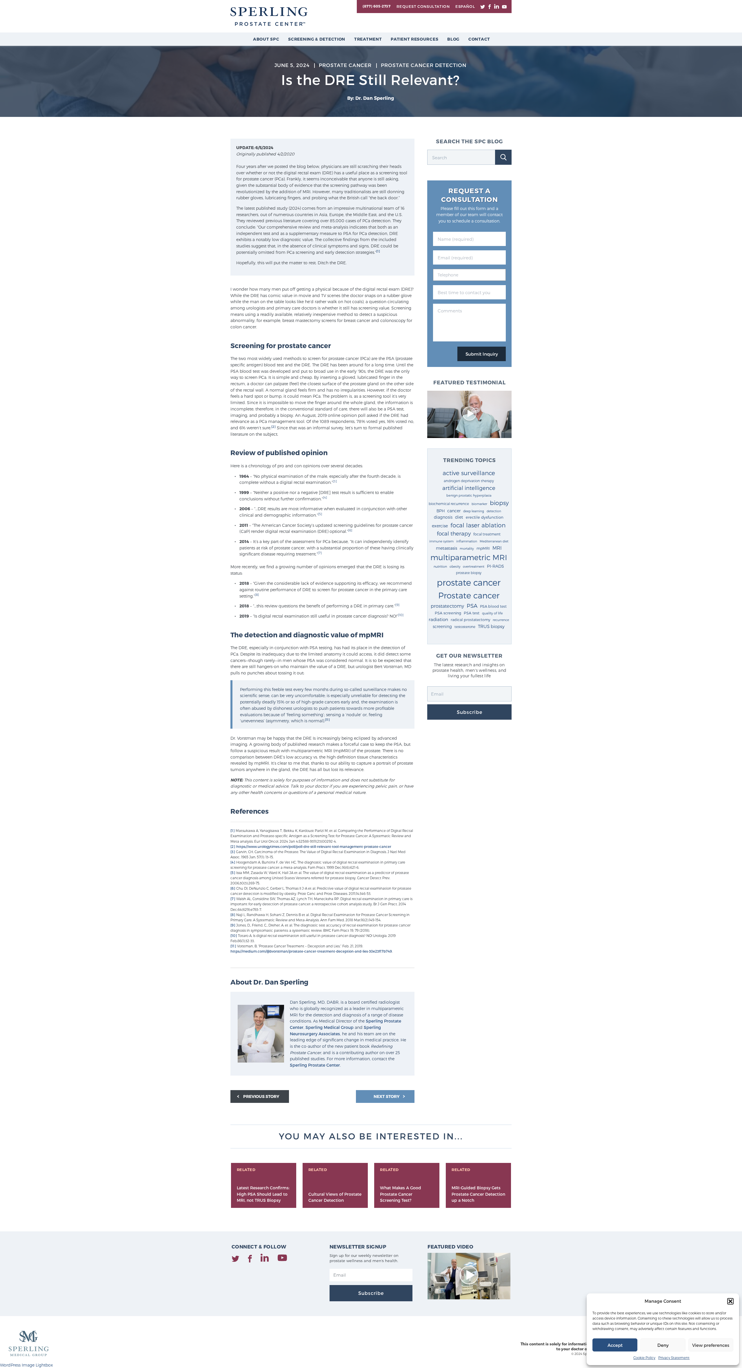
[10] (400, 615)
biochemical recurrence (449, 504)
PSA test (471, 613)
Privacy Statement (674, 1358)
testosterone (464, 627)
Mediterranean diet (494, 541)
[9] (397, 605)
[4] (325, 497)
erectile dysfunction (484, 517)
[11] (327, 719)
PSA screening (448, 613)
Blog (453, 39)
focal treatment (487, 534)
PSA (472, 605)
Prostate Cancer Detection (423, 65)
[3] (335, 481)
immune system (441, 541)
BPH (441, 511)
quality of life (492, 613)
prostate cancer (469, 582)
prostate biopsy (468, 573)
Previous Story (261, 1096)
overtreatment (473, 566)
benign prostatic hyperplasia (468, 495)
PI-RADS (495, 566)
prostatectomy (447, 606)
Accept (615, 1345)
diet (459, 517)
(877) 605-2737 (376, 6)
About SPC (266, 39)
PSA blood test (493, 606)
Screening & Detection (316, 39)
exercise (440, 525)
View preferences (710, 1345)
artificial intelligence (468, 487)
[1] (378, 251)
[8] (257, 594)
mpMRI (483, 548)
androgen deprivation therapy (469, 481)
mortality (467, 548)
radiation (438, 619)
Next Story (387, 1096)
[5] (320, 514)
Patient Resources (414, 39)
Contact (479, 39)
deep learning (473, 511)
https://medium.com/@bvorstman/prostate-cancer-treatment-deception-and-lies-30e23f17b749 (311, 951)
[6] (350, 530)
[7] (320, 553)
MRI (497, 548)
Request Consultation (423, 6)
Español (465, 6)
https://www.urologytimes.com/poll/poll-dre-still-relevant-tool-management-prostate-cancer (313, 846)
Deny (663, 1345)
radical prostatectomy (470, 619)
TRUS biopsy (491, 626)
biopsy (499, 502)
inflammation (466, 541)
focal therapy (454, 533)
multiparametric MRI (468, 557)
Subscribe (469, 712)
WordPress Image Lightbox (26, 1364)
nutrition (440, 566)
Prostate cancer (468, 595)
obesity (455, 566)
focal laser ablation (477, 525)
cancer (454, 510)
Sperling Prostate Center (315, 1065)
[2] (273, 426)
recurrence (501, 620)
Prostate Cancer (345, 65)
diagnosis (443, 517)
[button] (730, 1301)
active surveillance (469, 472)
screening (442, 626)
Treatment (368, 39)
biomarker (479, 504)
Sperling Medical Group (329, 1027)
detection (494, 511)
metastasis (446, 548)
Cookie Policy (644, 1358)
